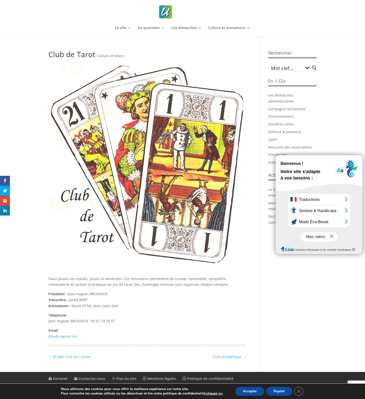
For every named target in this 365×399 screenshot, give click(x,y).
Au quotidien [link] (149, 28)
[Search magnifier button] (314, 67)
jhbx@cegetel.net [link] (62, 336)
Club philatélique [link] (229, 356)
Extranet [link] (60, 378)
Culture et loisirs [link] (110, 55)
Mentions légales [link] (161, 378)
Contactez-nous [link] (91, 378)
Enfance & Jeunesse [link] (284, 131)
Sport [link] (272, 139)
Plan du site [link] (125, 378)
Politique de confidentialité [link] (209, 378)
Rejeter (279, 391)
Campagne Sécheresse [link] (287, 109)
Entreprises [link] (277, 154)
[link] (183, 12)
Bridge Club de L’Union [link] (69, 356)
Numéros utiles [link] (281, 124)
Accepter (250, 391)
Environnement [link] (281, 116)
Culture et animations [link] (226, 28)
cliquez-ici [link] (214, 393)
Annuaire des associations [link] (290, 147)
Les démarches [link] (184, 28)
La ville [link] (120, 28)
